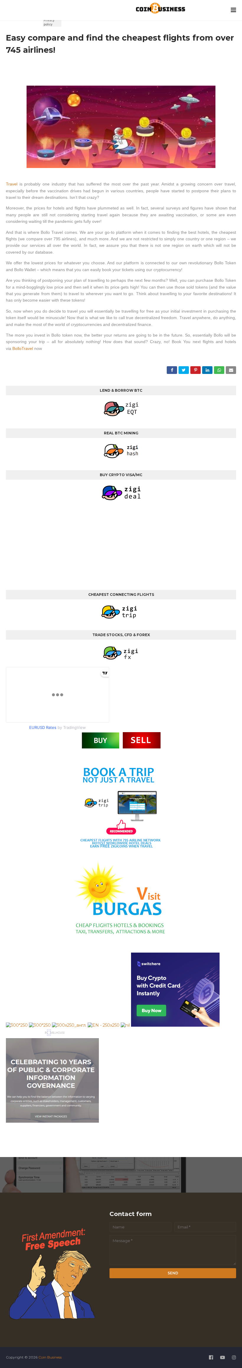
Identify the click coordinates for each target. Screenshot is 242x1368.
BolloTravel (23, 348)
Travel (12, 184)
